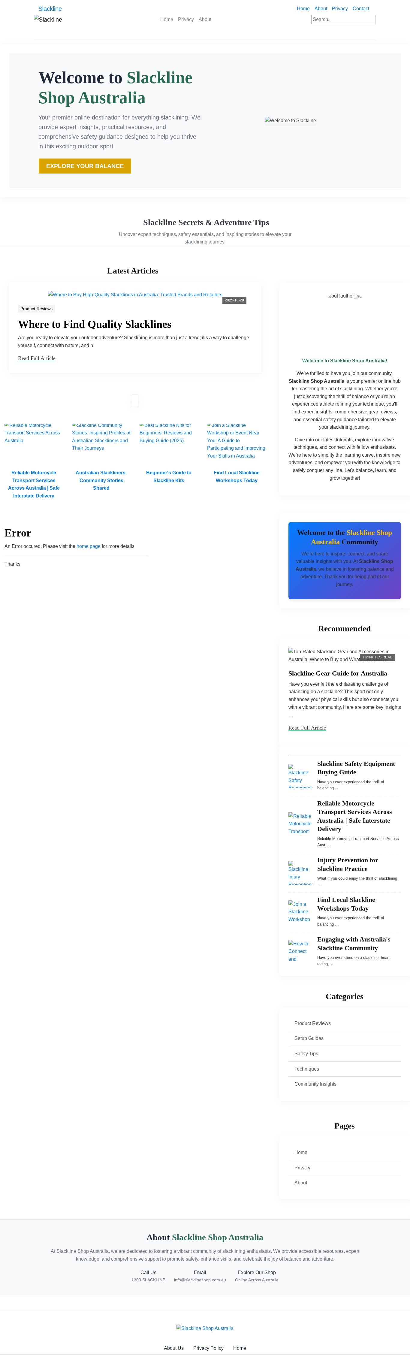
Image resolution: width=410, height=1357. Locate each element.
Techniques (306, 1068)
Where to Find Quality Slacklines (94, 324)
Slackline (50, 8)
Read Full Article (37, 358)
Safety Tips (306, 1053)
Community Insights (315, 1084)
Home (304, 8)
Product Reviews (312, 1023)
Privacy (340, 8)
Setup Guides (309, 1038)
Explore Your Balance (85, 166)
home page (89, 546)
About (321, 8)
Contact (361, 8)
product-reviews (36, 308)
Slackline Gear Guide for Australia (337, 673)
